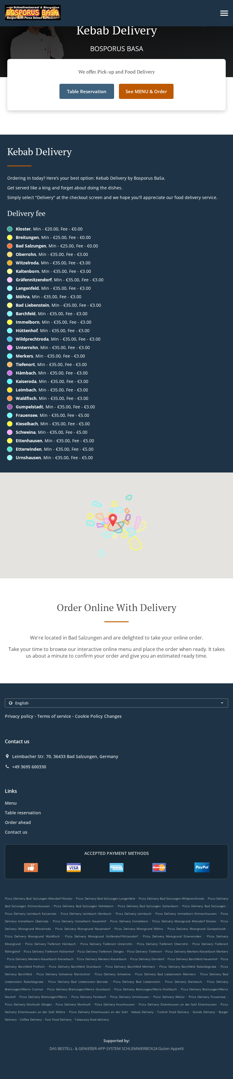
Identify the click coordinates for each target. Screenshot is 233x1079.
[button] (224, 13)
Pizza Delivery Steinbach (183, 981)
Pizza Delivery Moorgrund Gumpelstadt (196, 929)
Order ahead (18, 822)
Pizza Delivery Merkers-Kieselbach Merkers (196, 951)
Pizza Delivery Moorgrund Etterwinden (172, 936)
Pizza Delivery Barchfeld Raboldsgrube (187, 966)
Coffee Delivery (31, 1019)
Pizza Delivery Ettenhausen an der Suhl (98, 1012)
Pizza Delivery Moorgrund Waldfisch (32, 936)
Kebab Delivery (143, 1012)
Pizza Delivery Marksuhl (73, 1004)
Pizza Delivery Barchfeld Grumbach (75, 966)
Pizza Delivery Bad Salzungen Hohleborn (83, 906)
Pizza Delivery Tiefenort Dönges (100, 951)
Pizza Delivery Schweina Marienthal (63, 974)
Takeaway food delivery (92, 1019)
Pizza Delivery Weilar (168, 997)
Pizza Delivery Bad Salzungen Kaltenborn (148, 906)
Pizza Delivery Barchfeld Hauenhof (192, 959)
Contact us (16, 832)
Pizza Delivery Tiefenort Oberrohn (162, 944)
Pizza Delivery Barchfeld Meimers (130, 966)
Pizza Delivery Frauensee (207, 997)
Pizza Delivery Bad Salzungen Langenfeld (105, 898)
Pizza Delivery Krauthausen (115, 1004)
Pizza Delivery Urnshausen (129, 997)
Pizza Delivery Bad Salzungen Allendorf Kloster (39, 898)
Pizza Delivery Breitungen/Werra (43, 997)
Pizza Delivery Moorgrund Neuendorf (82, 929)
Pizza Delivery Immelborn (129, 921)
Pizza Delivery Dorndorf (147, 959)
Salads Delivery (204, 1012)
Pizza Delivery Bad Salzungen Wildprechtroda (171, 898)
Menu (11, 803)
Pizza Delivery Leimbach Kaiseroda (30, 913)
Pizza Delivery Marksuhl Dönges (28, 1004)
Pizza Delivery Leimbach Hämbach (86, 913)
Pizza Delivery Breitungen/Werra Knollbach (145, 989)
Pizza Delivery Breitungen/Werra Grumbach (78, 989)
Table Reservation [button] (86, 91)
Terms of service (54, 716)
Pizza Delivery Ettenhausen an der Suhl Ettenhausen (178, 1004)
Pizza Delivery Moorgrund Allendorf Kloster (184, 921)
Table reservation (23, 813)
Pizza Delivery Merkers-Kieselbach (102, 959)
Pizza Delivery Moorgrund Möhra (138, 929)
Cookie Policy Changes (98, 716)
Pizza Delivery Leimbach (133, 913)
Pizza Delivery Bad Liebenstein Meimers (165, 974)
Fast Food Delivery (59, 1019)
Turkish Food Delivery (173, 1012)
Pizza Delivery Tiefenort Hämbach (50, 944)
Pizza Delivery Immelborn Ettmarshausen (185, 913)
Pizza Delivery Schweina (113, 974)
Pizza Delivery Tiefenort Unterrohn (106, 944)
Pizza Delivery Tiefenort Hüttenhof (49, 951)
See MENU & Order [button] (146, 91)
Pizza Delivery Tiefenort (144, 951)
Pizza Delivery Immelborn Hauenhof (79, 921)
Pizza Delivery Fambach (88, 997)
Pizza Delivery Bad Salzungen (204, 906)
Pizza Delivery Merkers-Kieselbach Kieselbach (40, 959)
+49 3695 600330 (29, 767)
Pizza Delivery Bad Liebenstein (136, 981)
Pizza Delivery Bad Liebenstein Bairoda (78, 981)
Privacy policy (19, 716)
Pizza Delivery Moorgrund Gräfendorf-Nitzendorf (101, 936)
